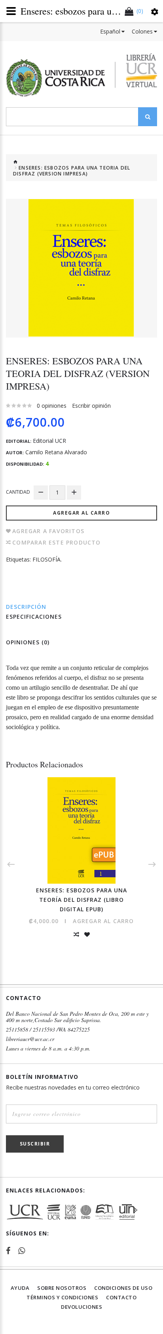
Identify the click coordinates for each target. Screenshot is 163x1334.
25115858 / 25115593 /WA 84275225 (48, 1029)
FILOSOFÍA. (47, 559)
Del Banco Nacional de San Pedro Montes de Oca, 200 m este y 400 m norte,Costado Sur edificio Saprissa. (77, 1017)
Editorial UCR (49, 440)
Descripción (26, 606)
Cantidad (18, 492)
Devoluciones (81, 1307)
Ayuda (20, 1288)
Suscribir (35, 1143)
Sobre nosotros (61, 1288)
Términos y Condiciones (62, 1297)
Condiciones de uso (123, 1288)
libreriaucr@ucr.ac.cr (30, 1039)
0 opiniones (51, 405)
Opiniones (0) (27, 642)
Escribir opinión (91, 405)
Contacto (121, 1297)
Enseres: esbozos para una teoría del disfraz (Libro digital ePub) (81, 899)
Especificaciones (34, 616)
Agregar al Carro (81, 512)
